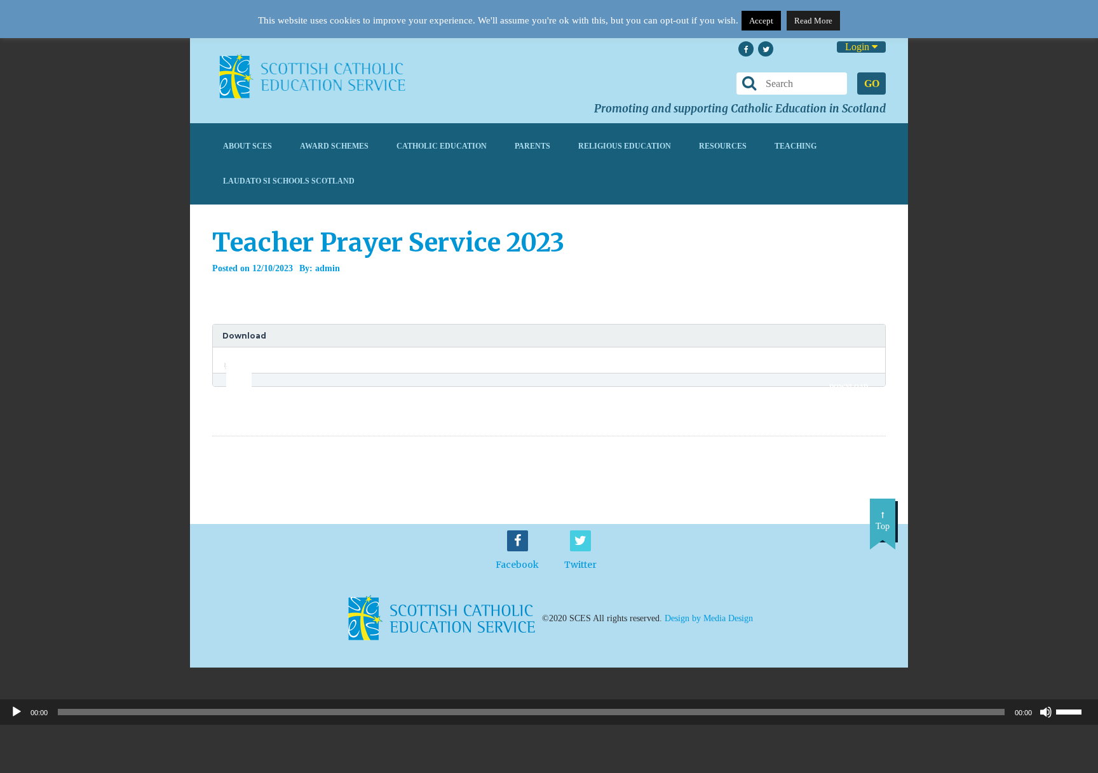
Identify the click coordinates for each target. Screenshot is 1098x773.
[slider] (234, 356)
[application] (232, 360)
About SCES (247, 146)
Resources (723, 146)
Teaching (796, 146)
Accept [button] (761, 20)
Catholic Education (441, 146)
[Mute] (1046, 712)
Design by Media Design (709, 618)
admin (327, 268)
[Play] (16, 712)
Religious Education (624, 146)
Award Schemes (334, 146)
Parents (532, 146)
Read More (813, 20)
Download (848, 386)
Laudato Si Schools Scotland (289, 181)
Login (858, 46)
